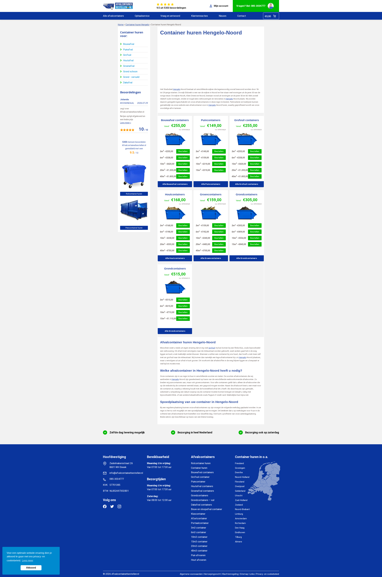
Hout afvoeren (198, 560)
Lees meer (27, 560)
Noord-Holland (242, 477)
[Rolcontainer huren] (134, 188)
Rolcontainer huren (134, 194)
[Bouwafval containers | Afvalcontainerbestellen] (175, 139)
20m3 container (199, 546)
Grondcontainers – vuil (202, 500)
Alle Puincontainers (210, 184)
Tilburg (238, 537)
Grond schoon (130, 71)
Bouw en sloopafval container (206, 509)
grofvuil (211, 348)
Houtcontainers (175, 194)
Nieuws (222, 15)
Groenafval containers (202, 490)
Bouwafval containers (175, 120)
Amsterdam (241, 518)
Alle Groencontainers (211, 258)
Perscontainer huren (134, 228)
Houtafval (128, 60)
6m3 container (198, 532)
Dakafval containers (201, 504)
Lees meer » (125, 123)
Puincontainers (210, 120)
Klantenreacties (199, 15)
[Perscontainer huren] (134, 222)
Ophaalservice (142, 15)
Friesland (239, 463)
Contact (241, 15)
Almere (238, 541)
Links (252, 574)
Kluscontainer (198, 513)
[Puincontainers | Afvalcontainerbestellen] (211, 139)
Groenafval (128, 66)
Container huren (199, 467)
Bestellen (183, 151)
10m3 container (199, 537)
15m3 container (199, 541)
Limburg (239, 514)
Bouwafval (128, 44)
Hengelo (176, 89)
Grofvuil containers (246, 120)
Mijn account (221, 5)
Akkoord (31, 567)
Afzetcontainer (199, 518)
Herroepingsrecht (212, 574)
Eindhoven (240, 532)
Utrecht (238, 495)
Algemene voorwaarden (191, 574)
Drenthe (239, 472)
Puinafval (128, 49)
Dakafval (127, 82)
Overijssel (239, 486)
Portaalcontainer (200, 523)
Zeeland (239, 504)
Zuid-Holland (241, 500)
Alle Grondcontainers (246, 258)
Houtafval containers (202, 486)
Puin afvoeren (198, 555)
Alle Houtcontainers (175, 258)
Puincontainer (198, 481)
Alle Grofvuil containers (246, 184)
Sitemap (244, 574)
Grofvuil (127, 55)
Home (121, 24)
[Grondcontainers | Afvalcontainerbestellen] (247, 213)
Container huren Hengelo (137, 24)
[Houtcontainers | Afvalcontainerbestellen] (175, 213)
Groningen (240, 468)
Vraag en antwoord (170, 15)
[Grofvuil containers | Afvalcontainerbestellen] (247, 139)
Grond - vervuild (131, 77)
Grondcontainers (246, 194)
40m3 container (199, 550)
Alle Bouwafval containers (174, 184)
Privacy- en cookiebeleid (267, 574)
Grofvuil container (200, 477)
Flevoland (239, 481)
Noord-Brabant (242, 509)
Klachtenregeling (230, 574)
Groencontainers (210, 194)
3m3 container (198, 527)
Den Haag (239, 527)
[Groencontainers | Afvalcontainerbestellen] (211, 213)
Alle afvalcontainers (113, 15)
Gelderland (240, 491)
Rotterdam (240, 523)
